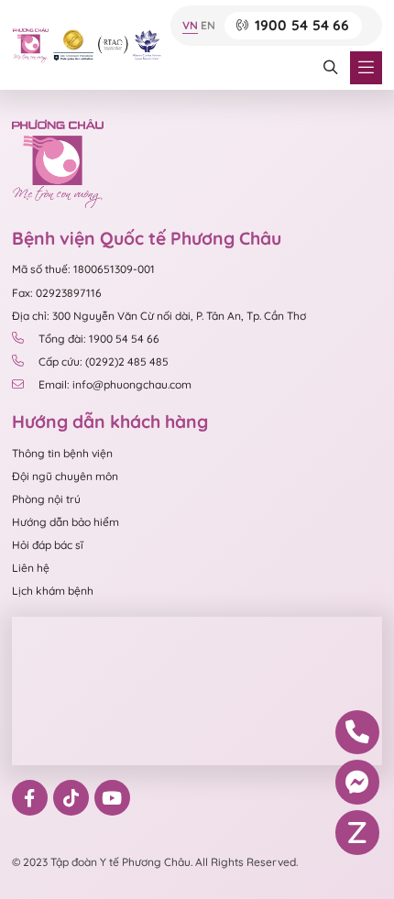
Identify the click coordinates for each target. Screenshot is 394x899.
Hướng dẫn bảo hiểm (65, 522)
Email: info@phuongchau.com (115, 384)
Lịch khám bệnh (52, 591)
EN (208, 26)
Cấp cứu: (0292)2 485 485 (103, 361)
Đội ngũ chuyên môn (65, 476)
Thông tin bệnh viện (62, 453)
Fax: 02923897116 (57, 293)
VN (190, 26)
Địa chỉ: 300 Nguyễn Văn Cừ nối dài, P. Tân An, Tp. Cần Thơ (159, 316)
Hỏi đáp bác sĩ (47, 545)
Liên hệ (30, 568)
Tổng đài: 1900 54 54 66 (98, 338)
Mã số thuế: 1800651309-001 (83, 269)
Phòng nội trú (46, 499)
